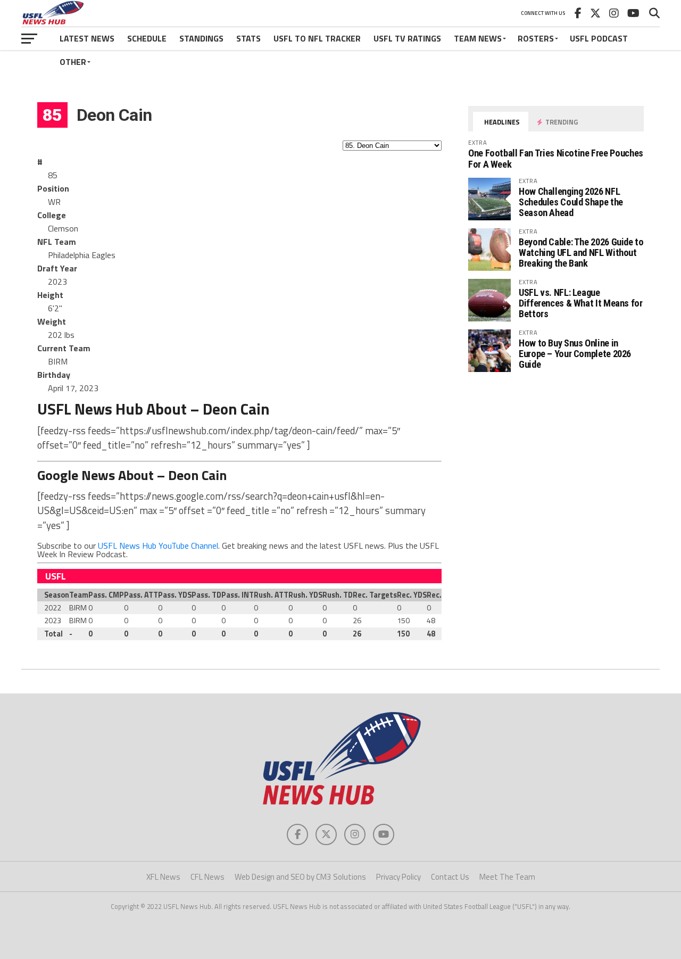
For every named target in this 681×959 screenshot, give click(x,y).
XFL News (163, 877)
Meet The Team (507, 877)
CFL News (207, 877)
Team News (478, 38)
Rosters (536, 38)
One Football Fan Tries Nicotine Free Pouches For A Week (555, 158)
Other (73, 61)
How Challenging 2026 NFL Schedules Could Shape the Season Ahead (571, 202)
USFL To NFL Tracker (317, 38)
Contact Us (450, 877)
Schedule (147, 38)
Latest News (87, 38)
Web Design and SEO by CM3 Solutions (300, 877)
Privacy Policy (398, 877)
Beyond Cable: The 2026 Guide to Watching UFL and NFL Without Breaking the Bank (581, 252)
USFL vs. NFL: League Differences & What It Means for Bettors (581, 303)
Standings (201, 38)
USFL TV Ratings (407, 38)
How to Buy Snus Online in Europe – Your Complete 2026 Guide (575, 353)
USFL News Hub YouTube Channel (158, 545)
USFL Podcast (599, 38)
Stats (248, 38)
